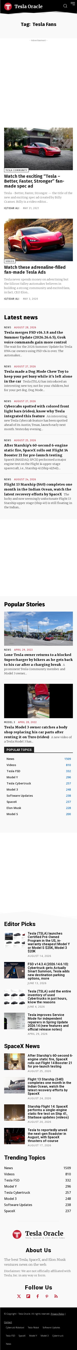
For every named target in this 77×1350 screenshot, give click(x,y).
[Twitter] (19, 1297)
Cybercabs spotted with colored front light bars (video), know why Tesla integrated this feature (36, 411)
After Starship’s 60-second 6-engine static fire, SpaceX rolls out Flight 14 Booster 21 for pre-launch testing (36, 450)
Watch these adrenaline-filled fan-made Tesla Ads (35, 269)
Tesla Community (16, 170)
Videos (10, 261)
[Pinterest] (47, 1297)
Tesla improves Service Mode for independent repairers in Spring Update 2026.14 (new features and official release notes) (48, 1022)
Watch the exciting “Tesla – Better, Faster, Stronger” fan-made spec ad (34, 181)
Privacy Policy (57, 1313)
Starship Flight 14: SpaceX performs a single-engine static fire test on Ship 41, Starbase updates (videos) (48, 1112)
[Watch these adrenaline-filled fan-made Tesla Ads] (38, 240)
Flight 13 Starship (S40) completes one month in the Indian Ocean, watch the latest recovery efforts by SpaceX (38, 489)
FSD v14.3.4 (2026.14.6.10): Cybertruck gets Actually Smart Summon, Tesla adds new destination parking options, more (49, 971)
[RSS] (56, 1297)
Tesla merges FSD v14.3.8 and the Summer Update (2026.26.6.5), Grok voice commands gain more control (35, 337)
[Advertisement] (38, 82)
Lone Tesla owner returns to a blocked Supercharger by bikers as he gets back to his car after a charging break (38, 660)
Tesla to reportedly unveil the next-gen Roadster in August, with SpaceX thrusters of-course (47, 1135)
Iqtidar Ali (11, 208)
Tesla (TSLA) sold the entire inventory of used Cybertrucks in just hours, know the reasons (49, 996)
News (7, 327)
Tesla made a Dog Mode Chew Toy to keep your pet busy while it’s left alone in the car (38, 376)
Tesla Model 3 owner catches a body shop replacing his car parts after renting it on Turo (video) (35, 732)
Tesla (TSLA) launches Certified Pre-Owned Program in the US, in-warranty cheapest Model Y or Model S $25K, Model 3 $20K (49, 942)
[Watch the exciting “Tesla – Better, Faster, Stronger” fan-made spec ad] (38, 149)
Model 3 (9, 722)
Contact (8, 1322)
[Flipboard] (28, 1297)
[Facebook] (37, 1297)
